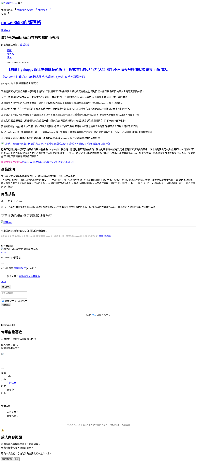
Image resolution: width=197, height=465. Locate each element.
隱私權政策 (114, 425)
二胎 (109, 236)
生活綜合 (24, 44)
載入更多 (6, 287)
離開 (16, 459)
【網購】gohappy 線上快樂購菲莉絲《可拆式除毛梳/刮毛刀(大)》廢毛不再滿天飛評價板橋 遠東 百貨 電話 (87, 69)
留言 (23, 268)
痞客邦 (17, 268)
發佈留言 (6, 305)
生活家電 (100, 236)
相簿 (9, 50)
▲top (3, 281)
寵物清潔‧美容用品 (29, 276)
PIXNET (77, 425)
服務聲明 (126, 425)
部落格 (10, 54)
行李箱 (106, 236)
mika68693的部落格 (21, 22)
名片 (9, 57)
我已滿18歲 (7, 459)
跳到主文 (5, 30)
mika (3, 252)
